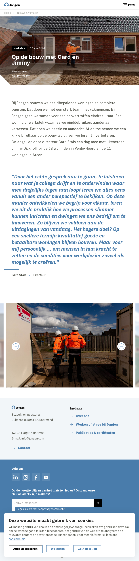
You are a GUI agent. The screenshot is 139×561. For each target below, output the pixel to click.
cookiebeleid (17, 539)
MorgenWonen (21, 75)
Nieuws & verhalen (27, 12)
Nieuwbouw (19, 71)
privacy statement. (53, 509)
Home (7, 12)
